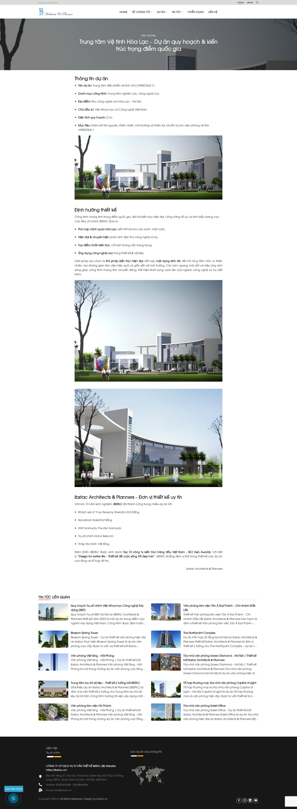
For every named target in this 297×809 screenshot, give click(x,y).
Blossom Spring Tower (84, 633)
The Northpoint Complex (199, 633)
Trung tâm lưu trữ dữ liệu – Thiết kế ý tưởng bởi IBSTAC (105, 683)
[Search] (257, 2)
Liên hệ (212, 11)
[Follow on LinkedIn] (250, 800)
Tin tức (176, 11)
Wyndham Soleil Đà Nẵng (95, 520)
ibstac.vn (102, 798)
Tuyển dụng (196, 11)
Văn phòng (148, 35)
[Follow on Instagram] (244, 800)
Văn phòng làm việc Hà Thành (91, 705)
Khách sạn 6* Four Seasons (95, 512)
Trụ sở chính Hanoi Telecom (95, 536)
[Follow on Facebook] (238, 800)
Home (123, 11)
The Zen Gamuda (109, 528)
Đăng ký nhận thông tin (48, 2)
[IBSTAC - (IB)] (55, 12)
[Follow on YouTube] (255, 800)
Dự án (161, 11)
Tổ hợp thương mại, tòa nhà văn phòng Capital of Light (219, 683)
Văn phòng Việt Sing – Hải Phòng (92, 655)
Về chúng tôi (141, 11)
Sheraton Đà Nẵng (126, 512)
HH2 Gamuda (87, 528)
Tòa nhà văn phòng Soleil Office (204, 705)
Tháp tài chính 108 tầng (94, 544)
